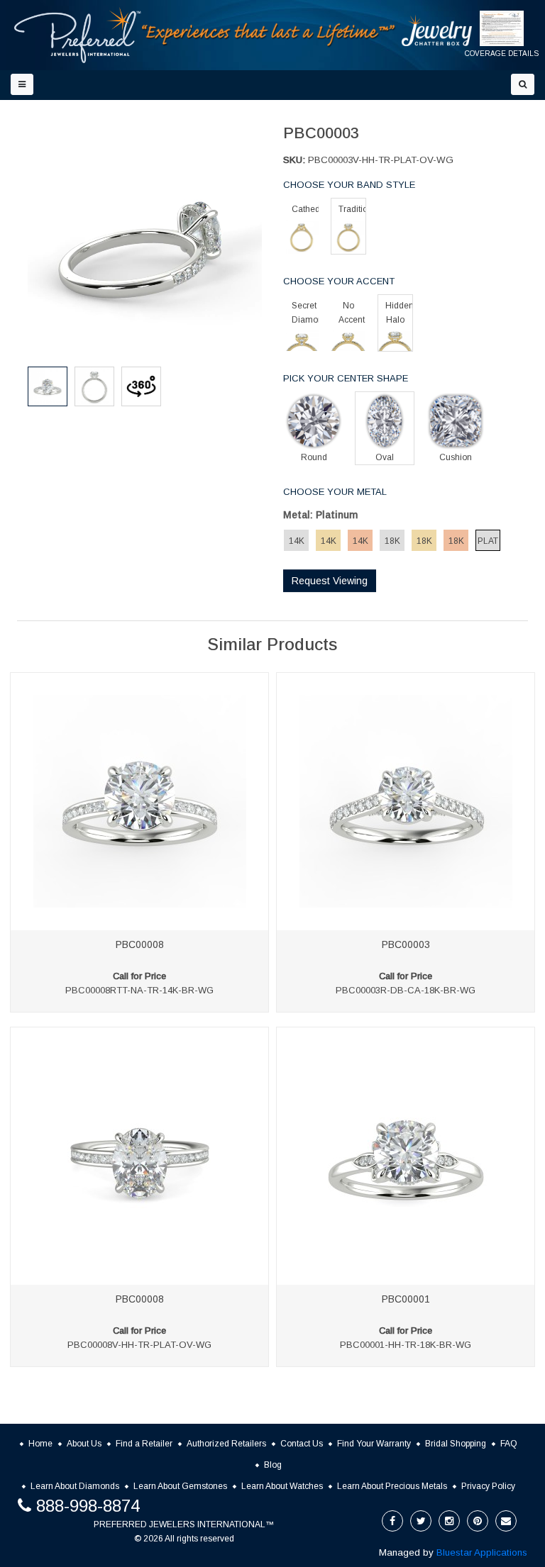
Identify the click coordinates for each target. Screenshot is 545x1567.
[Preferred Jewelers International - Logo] (78, 35)
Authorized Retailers (226, 1444)
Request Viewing (330, 580)
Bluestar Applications (481, 1552)
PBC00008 (140, 944)
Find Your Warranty (374, 1444)
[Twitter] (420, 1521)
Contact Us (301, 1444)
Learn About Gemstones (180, 1486)
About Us (84, 1444)
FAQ (508, 1444)
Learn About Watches (282, 1486)
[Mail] (506, 1521)
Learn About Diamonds (75, 1486)
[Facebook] (392, 1521)
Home (40, 1444)
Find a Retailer (144, 1444)
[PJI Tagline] (269, 34)
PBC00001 (406, 1299)
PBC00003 (406, 944)
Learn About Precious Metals (392, 1486)
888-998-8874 (88, 1505)
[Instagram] (449, 1521)
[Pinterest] (477, 1521)
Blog (273, 1465)
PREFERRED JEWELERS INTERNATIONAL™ (184, 1524)
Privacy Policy (488, 1486)
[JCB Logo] (437, 30)
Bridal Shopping (455, 1444)
